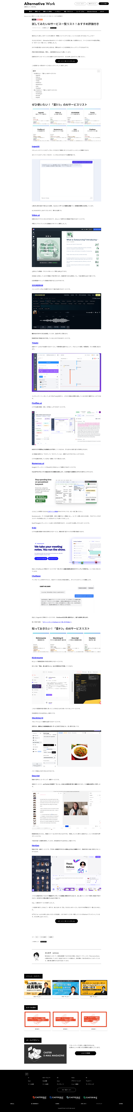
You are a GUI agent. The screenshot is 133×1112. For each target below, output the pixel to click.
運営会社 (12, 1103)
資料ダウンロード (92, 3)
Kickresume (39, 92)
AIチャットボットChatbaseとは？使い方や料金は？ (57, 622)
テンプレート (60, 1084)
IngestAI (38, 75)
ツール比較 (31, 1084)
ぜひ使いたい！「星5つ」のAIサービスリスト (45, 73)
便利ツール (37, 11)
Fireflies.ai (38, 82)
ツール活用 (43, 937)
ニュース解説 (74, 1084)
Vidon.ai (38, 77)
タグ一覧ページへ (66, 1090)
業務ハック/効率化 (47, 11)
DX (57, 1077)
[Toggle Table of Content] (98, 71)
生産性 (50, 937)
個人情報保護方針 (34, 1103)
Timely (37, 80)
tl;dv (37, 86)
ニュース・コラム (80, 11)
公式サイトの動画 (53, 511)
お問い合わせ (83, 1103)
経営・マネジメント (68, 11)
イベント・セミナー (80, 3)
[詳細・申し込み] (37, 987)
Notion (73, 1077)
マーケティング (90, 1084)
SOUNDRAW (39, 79)
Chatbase (38, 88)
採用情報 (121, 1103)
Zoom (58, 1081)
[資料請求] (37, 1019)
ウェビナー (89, 1081)
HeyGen (38, 97)
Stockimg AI (39, 93)
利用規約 (57, 1103)
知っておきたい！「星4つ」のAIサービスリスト (45, 90)
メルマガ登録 (104, 3)
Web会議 (44, 1081)
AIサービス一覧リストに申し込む (66, 61)
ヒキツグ (102, 11)
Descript (38, 95)
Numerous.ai (39, 84)
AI (36, 937)
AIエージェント (46, 1077)
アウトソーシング (76, 1081)
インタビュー (58, 11)
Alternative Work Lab (92, 11)
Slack (29, 1081)
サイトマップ (99, 1103)
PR (86, 1077)
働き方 (30, 11)
